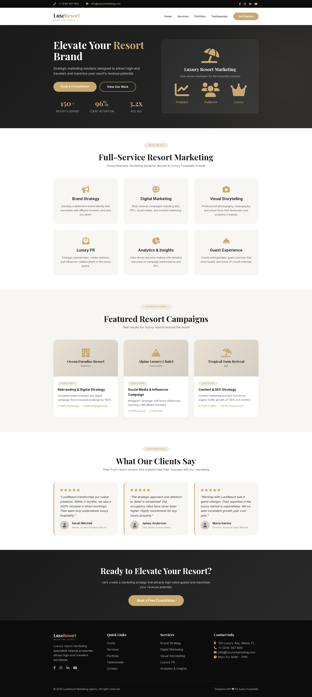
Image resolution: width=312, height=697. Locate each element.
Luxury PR (167, 662)
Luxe (66, 16)
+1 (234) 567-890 (69, 3)
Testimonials (219, 16)
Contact (112, 668)
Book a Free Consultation (156, 600)
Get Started (246, 16)
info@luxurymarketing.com (106, 3)
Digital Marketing (171, 649)
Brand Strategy (170, 643)
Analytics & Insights (173, 668)
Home (168, 16)
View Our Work (117, 87)
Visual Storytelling (172, 656)
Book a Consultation (75, 86)
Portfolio (199, 16)
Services (183, 16)
